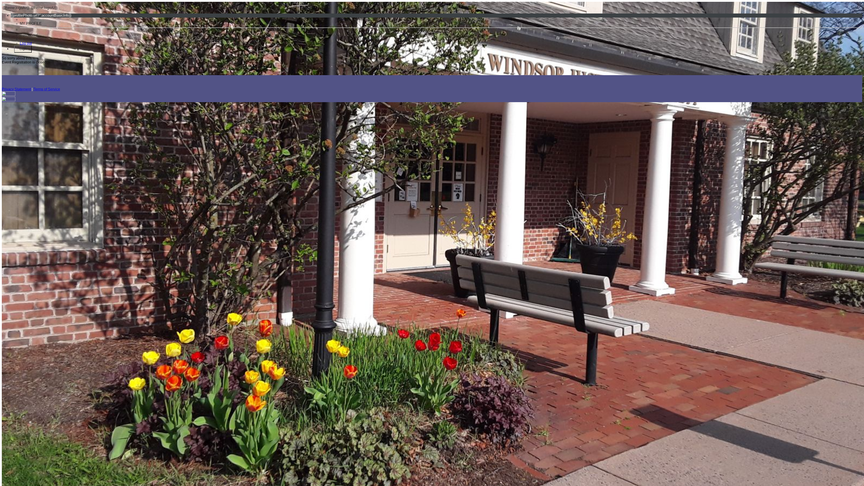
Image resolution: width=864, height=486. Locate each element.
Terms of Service (47, 89)
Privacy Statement (16, 89)
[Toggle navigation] (3, 5)
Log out (26, 43)
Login (23, 49)
